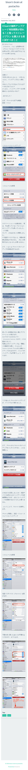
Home (14, 10)
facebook (14, 14)
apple (9, 715)
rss (19, 14)
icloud (4, 715)
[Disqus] (14, 739)
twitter (9, 14)
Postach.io (17, 766)
